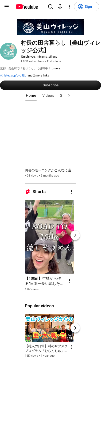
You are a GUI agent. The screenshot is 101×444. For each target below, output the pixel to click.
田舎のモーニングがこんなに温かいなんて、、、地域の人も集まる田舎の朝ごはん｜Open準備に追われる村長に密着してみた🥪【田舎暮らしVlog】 (50, 170)
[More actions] (71, 191)
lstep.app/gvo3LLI (15, 75)
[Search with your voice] (60, 6)
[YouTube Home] (26, 6)
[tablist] (50, 95)
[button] (69, 95)
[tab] (31, 95)
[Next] (75, 235)
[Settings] (69, 6)
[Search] (50, 6)
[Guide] (6, 6)
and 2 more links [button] (38, 75)
